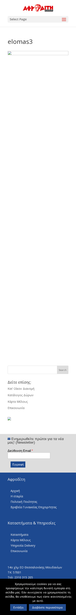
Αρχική (15, 491)
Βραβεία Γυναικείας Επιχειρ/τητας (34, 507)
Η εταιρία (17, 496)
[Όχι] (71, 597)
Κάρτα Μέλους (18, 402)
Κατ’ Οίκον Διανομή (21, 389)
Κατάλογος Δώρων (21, 395)
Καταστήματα (19, 535)
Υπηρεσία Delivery (23, 545)
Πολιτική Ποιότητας (24, 502)
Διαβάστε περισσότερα (47, 607)
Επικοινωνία (16, 408)
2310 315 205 (23, 577)
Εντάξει (18, 607)
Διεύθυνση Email (20, 450)
